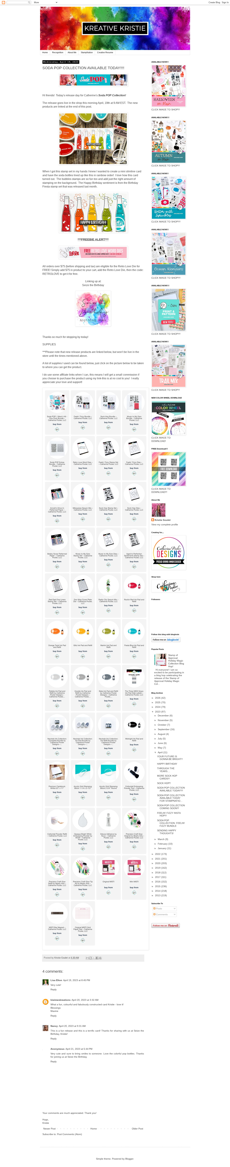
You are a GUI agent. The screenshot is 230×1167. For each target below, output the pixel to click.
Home (45, 52)
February (163, 843)
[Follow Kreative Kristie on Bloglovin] (165, 641)
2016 (158, 881)
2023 (158, 711)
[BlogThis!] (90, 958)
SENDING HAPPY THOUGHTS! (166, 832)
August (162, 734)
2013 (158, 895)
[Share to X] (93, 958)
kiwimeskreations (61, 1000)
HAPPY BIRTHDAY (167, 763)
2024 (158, 707)
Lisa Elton (56, 980)
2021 (158, 858)
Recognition (57, 52)
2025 (158, 702)
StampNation (87, 52)
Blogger (129, 1158)
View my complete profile (164, 524)
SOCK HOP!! (164, 783)
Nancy (54, 1026)
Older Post (137, 1128)
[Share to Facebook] (97, 958)
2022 (158, 854)
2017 (158, 877)
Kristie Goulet (163, 520)
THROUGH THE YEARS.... (165, 770)
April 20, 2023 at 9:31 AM (72, 1026)
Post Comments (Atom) (69, 1134)
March (161, 839)
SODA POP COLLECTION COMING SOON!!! (171, 807)
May (160, 747)
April (160, 752)
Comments (161, 914)
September (164, 729)
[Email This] (87, 958)
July (160, 738)
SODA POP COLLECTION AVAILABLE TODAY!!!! (171, 789)
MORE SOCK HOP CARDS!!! (167, 777)
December (164, 715)
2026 (158, 697)
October (162, 724)
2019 (158, 867)
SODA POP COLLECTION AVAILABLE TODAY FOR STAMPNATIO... (171, 798)
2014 (158, 891)
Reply (54, 989)
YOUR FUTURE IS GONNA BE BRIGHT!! (170, 758)
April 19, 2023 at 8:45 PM (76, 980)
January (162, 848)
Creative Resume (105, 52)
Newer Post (49, 1128)
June (161, 743)
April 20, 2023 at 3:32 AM (85, 1000)
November (164, 720)
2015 (158, 886)
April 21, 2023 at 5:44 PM (78, 1049)
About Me (72, 52)
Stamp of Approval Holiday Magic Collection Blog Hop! (176, 661)
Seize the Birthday (93, 285)
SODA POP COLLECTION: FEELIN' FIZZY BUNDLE (171, 823)
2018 (158, 872)
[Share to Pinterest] (100, 958)
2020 (158, 863)
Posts (158, 908)
